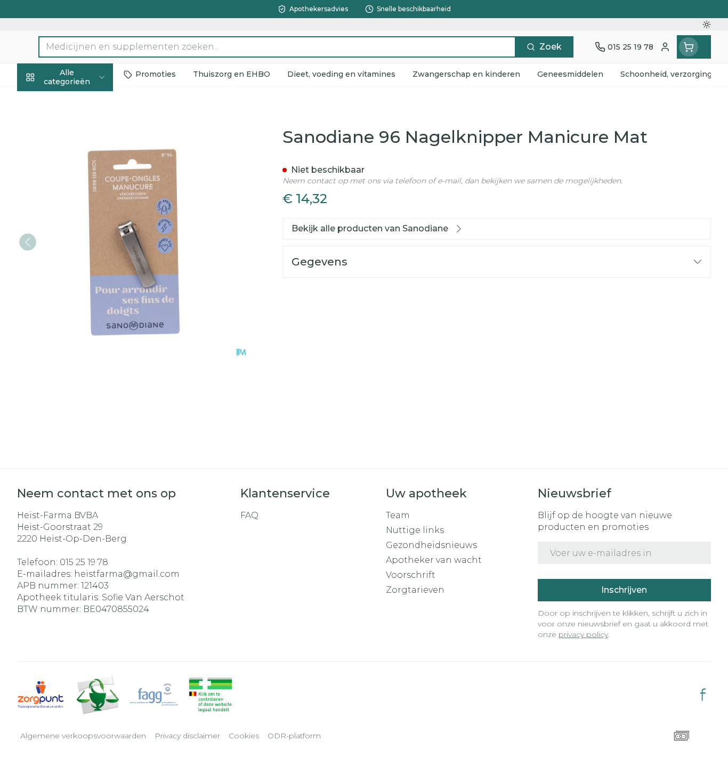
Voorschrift (410, 575)
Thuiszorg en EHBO (85, 313)
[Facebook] (703, 695)
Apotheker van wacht (434, 560)
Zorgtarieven (415, 590)
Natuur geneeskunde (85, 284)
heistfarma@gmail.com (127, 574)
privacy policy (583, 634)
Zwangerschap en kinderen (85, 222)
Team (398, 515)
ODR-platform (294, 735)
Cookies (244, 735)
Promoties (49, 101)
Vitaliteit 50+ (85, 255)
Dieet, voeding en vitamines (85, 183)
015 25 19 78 (84, 562)
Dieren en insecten (85, 341)
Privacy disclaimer (187, 735)
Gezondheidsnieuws (431, 545)
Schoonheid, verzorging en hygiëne (85, 140)
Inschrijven (624, 590)
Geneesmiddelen (85, 370)
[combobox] (277, 47)
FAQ (249, 515)
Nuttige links (415, 530)
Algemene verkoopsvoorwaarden (83, 735)
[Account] (665, 47)
